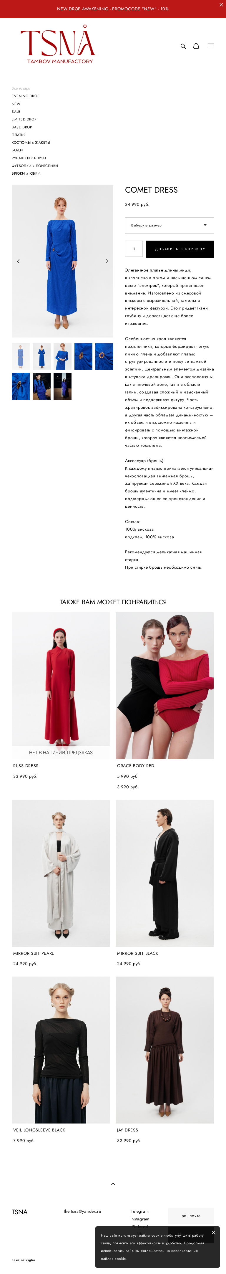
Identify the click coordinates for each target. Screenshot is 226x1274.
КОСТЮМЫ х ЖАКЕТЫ (31, 142)
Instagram (139, 1219)
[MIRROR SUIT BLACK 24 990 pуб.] (165, 873)
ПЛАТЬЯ (19, 134)
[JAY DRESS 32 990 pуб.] (165, 1050)
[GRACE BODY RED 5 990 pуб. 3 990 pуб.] (165, 685)
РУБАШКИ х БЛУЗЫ (29, 158)
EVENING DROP (25, 95)
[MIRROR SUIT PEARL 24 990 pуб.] (61, 873)
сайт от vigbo (23, 1260)
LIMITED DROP (24, 119)
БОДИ (17, 150)
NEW (16, 103)
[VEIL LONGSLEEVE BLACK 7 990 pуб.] (61, 1050)
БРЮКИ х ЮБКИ (26, 173)
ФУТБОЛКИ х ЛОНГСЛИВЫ (35, 165)
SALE (16, 111)
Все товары (21, 88)
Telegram (140, 1211)
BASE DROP (22, 127)
